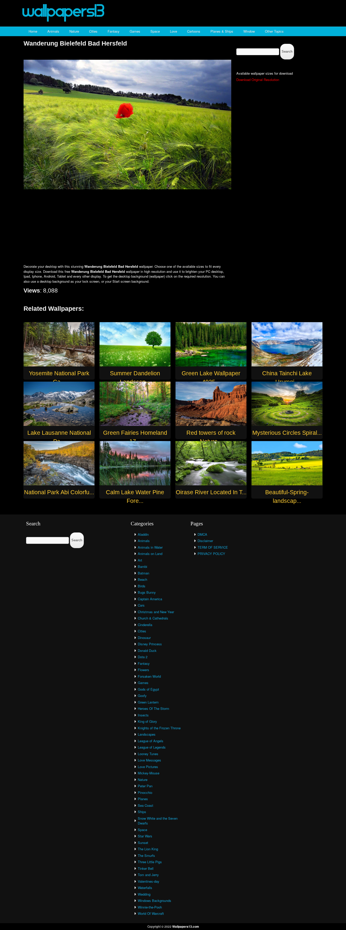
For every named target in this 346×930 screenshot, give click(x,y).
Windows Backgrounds (154, 900)
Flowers (143, 669)
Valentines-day (148, 881)
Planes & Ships (221, 31)
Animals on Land (150, 553)
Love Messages (149, 760)
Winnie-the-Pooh (150, 907)
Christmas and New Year (156, 611)
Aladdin (143, 534)
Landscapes (147, 734)
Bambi (142, 566)
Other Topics (274, 31)
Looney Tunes (148, 753)
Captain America (150, 598)
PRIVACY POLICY (211, 553)
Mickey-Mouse (148, 773)
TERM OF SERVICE (213, 547)
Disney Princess (150, 644)
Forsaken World (149, 676)
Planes (143, 798)
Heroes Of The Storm (153, 708)
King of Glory (147, 721)
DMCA (202, 534)
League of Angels (150, 740)
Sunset (143, 842)
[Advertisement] (173, 227)
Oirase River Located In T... (211, 492)
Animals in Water (150, 547)
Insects (143, 715)
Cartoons (193, 31)
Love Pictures (148, 766)
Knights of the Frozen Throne (159, 728)
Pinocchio (145, 792)
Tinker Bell (145, 868)
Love (173, 31)
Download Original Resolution (257, 79)
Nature (74, 31)
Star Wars (145, 836)
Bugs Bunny (147, 592)
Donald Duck (147, 650)
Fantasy (114, 31)
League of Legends (152, 747)
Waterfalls (145, 887)
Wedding (144, 894)
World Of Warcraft (151, 913)
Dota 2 (142, 656)
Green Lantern (148, 702)
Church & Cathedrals (153, 618)
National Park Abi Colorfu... (59, 492)
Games (135, 31)
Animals (53, 31)
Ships (142, 811)
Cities (93, 31)
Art (140, 560)
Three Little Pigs (150, 861)
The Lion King (148, 848)
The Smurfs (146, 855)
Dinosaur (144, 637)
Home (33, 31)
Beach (142, 579)
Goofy (142, 695)
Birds (141, 586)
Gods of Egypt (148, 689)
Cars (141, 605)
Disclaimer (205, 540)
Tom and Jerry (148, 874)
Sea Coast (145, 805)
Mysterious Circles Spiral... (287, 432)
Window (249, 31)
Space (155, 31)
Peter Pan (145, 785)
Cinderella (145, 624)
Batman (143, 573)
